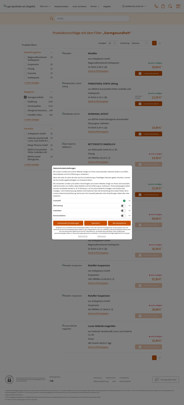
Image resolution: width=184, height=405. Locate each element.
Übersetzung (58, 205)
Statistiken (57, 210)
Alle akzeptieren (119, 223)
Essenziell (57, 200)
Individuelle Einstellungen (68, 223)
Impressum (101, 236)
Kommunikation (59, 215)
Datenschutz (82, 236)
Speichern (95, 223)
